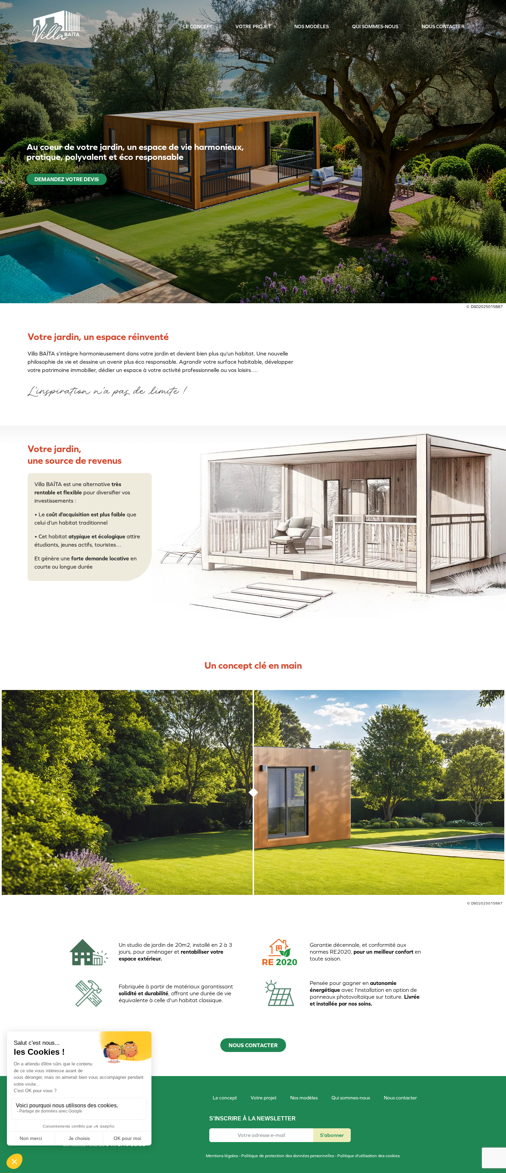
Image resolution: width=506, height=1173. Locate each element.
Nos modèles (311, 26)
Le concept (197, 26)
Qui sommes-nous (375, 26)
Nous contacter (443, 26)
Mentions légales (222, 1155)
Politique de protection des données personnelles (287, 1155)
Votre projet (253, 26)
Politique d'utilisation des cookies (368, 1155)
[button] (253, 1045)
